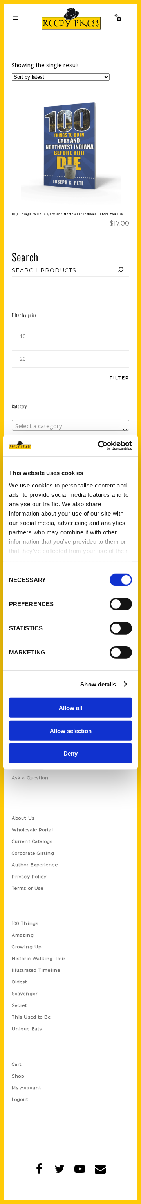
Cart (17, 1064)
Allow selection (71, 730)
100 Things (25, 923)
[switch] (121, 604)
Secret (19, 1005)
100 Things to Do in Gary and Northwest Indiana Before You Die (67, 214)
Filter (119, 378)
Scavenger (25, 993)
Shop (18, 1076)
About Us (23, 818)
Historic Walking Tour (38, 958)
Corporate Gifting (33, 853)
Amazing (23, 935)
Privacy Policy (29, 876)
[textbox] (70, 425)
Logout (20, 1099)
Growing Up (27, 947)
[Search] (121, 270)
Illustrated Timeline (36, 970)
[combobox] (70, 425)
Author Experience (35, 865)
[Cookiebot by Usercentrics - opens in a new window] (99, 445)
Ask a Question (30, 778)
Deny (70, 753)
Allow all (70, 707)
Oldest (19, 982)
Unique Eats (27, 1028)
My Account (26, 1087)
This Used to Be (31, 1017)
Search (25, 257)
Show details (98, 684)
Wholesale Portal (33, 829)
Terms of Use (27, 888)
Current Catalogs (32, 841)
